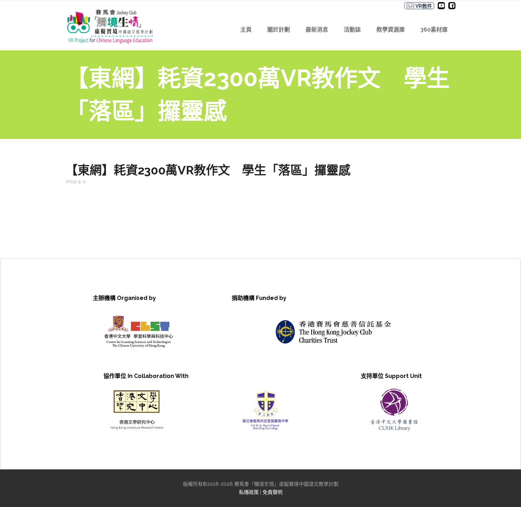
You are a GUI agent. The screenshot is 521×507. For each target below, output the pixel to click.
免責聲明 (272, 492)
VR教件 (423, 6)
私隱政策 (249, 492)
